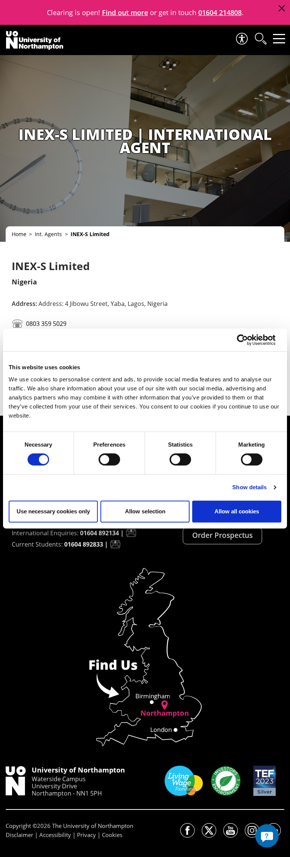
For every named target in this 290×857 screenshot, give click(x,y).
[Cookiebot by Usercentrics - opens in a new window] (248, 340)
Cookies (112, 835)
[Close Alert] (281, 8)
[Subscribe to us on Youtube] (230, 830)
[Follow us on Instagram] (252, 830)
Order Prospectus (222, 535)
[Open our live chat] (267, 836)
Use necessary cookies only (53, 511)
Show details (249, 487)
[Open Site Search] (260, 38)
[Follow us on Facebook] (187, 830)
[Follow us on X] (209, 830)
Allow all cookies (236, 511)
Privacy (86, 835)
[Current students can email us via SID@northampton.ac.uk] (115, 544)
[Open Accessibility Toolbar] (241, 38)
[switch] (109, 459)
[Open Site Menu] (279, 38)
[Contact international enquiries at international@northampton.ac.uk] (131, 533)
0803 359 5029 (45, 323)
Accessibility (55, 835)
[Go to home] (34, 40)
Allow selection (145, 511)
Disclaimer (19, 835)
